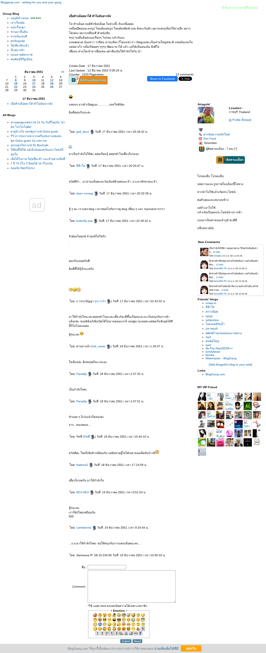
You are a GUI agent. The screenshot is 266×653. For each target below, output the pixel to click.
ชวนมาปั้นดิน (19, 31)
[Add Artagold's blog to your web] (230, 364)
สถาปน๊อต (212, 311)
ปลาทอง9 (212, 328)
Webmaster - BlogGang (221, 358)
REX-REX (83, 492)
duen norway (85, 193)
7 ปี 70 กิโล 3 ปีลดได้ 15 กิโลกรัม (32, 163)
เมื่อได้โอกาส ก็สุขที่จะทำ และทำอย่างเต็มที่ (38, 159)
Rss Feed (209, 138)
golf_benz (83, 131)
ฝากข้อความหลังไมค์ (216, 134)
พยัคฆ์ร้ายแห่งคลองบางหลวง (224, 333)
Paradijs (82, 374)
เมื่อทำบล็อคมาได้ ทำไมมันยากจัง (32, 103)
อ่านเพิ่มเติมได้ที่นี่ (166, 648)
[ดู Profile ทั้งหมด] (240, 120)
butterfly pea (85, 220)
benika (210, 355)
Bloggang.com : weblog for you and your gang (31, 2)
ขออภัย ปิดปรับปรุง (22, 168)
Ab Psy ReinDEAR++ (219, 348)
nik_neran (99, 346)
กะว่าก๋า (101, 301)
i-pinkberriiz (84, 527)
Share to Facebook (162, 78)
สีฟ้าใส (81, 165)
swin (208, 345)
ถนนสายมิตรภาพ (21, 54)
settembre (212, 320)
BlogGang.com (215, 374)
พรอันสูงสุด (18, 41)
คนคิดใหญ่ (212, 341)
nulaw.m (211, 303)
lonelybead (213, 351)
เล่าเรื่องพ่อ (18, 22)
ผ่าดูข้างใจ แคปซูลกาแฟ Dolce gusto (34, 131)
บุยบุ (209, 316)
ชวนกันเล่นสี (19, 36)
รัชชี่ (87, 436)
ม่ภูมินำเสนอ (20, 18)
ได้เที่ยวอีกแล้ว (20, 45)
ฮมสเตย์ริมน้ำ (215, 324)
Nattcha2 (82, 464)
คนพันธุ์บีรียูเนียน (21, 59)
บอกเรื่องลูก (18, 27)
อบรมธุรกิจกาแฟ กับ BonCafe (29, 145)
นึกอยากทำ (18, 50)
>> (62, 72)
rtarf (208, 337)
